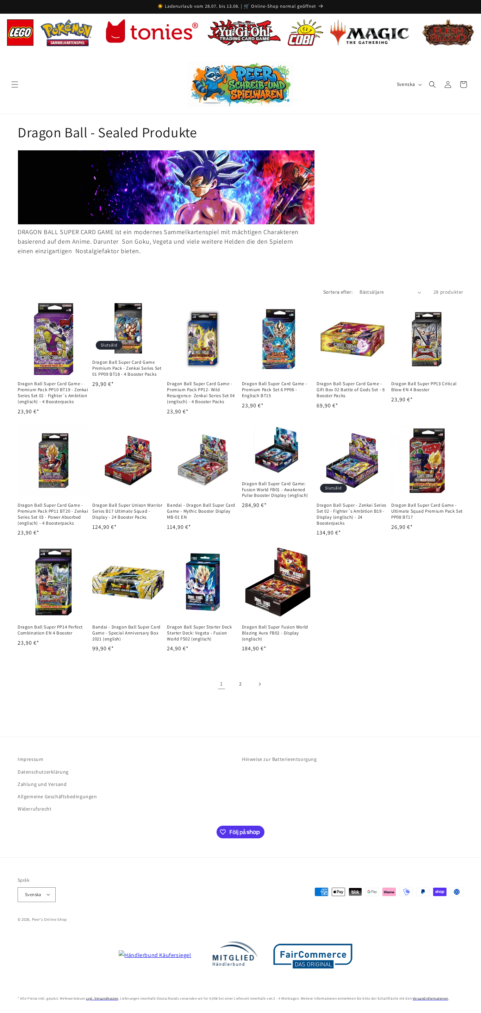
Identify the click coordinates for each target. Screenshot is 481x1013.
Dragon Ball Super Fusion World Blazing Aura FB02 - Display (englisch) (275, 633)
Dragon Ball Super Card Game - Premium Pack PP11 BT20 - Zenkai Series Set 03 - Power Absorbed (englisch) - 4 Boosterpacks (53, 514)
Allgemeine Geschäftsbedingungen (57, 796)
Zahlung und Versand (42, 784)
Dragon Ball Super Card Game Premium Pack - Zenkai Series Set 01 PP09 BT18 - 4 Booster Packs (126, 368)
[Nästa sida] (259, 684)
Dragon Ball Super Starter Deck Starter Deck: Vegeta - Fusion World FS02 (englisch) (199, 633)
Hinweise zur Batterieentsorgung (279, 759)
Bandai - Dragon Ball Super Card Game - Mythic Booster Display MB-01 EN (201, 511)
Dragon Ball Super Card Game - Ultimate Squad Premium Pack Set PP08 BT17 (427, 511)
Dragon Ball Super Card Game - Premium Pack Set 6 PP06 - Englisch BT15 (274, 390)
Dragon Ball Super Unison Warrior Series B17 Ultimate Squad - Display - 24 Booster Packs (127, 511)
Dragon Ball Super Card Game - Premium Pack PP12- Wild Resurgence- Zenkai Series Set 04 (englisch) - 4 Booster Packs (201, 393)
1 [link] (221, 683)
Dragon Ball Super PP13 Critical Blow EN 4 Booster (424, 387)
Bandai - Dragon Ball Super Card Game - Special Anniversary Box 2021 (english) (126, 633)
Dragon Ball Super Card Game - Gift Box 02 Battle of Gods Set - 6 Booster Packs (351, 390)
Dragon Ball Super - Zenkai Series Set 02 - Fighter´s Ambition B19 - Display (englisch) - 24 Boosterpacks (351, 514)
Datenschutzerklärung (43, 771)
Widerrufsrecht (34, 808)
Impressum (30, 759)
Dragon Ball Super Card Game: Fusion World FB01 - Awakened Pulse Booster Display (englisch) (275, 490)
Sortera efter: (338, 292)
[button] (15, 84)
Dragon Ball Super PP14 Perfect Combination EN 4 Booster (50, 630)
